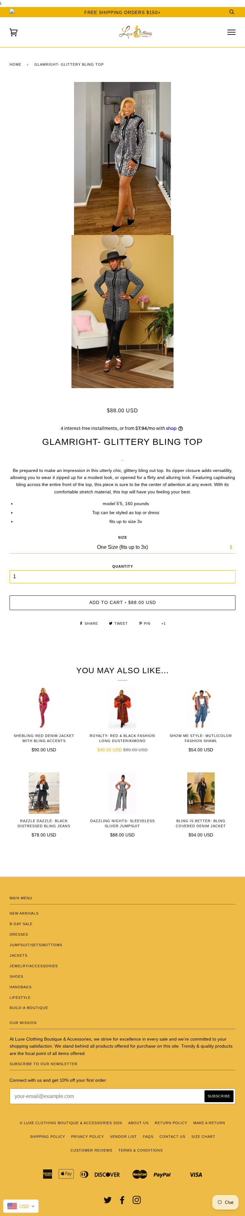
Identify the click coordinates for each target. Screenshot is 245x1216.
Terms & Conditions (140, 1150)
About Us (138, 1123)
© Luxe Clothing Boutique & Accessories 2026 (71, 1123)
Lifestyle (20, 997)
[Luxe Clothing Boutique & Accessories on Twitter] (108, 1202)
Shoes (16, 976)
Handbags (21, 987)
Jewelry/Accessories (34, 966)
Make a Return (209, 1123)
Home (15, 64)
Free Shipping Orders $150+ (122, 12)
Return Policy (171, 1123)
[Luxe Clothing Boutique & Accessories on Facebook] (122, 1202)
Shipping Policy (47, 1137)
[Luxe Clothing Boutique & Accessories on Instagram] (137, 1202)
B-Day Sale (21, 924)
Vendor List (123, 1137)
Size (122, 537)
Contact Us (172, 1137)
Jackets (18, 955)
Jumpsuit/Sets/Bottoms (36, 945)
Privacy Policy (87, 1137)
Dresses (19, 934)
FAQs (148, 1137)
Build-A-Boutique (29, 1008)
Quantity (122, 566)
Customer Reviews (91, 1150)
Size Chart (203, 1137)
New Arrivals (24, 913)
